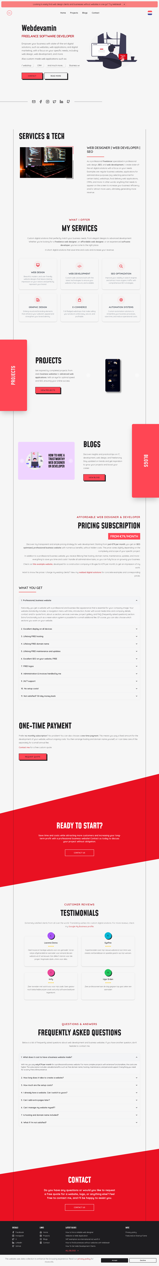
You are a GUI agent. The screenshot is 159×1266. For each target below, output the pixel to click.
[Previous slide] (88, 375)
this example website (43, 564)
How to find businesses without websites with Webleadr (88, 1243)
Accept (114, 1260)
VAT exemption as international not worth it (83, 1239)
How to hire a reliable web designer (79, 1232)
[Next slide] (137, 375)
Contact (95, 13)
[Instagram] (47, 101)
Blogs (85, 13)
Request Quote (32, 757)
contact (32, 76)
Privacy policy (131, 1232)
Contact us (79, 853)
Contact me (24, 747)
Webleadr (116, 4)
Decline (143, 1260)
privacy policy (84, 1259)
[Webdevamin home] (9, 12)
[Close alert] (124, 4)
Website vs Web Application (77, 1236)
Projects (74, 13)
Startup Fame (141, 1236)
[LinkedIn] (61, 101)
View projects (48, 390)
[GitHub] (68, 101)
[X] (54, 101)
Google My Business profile (81, 926)
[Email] (33, 101)
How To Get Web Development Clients (81, 1246)
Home (63, 13)
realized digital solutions (90, 572)
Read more (56, 76)
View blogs (94, 477)
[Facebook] (40, 101)
